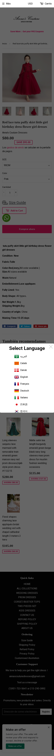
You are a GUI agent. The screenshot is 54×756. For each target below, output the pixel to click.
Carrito (48, 3)
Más (8, 3)
